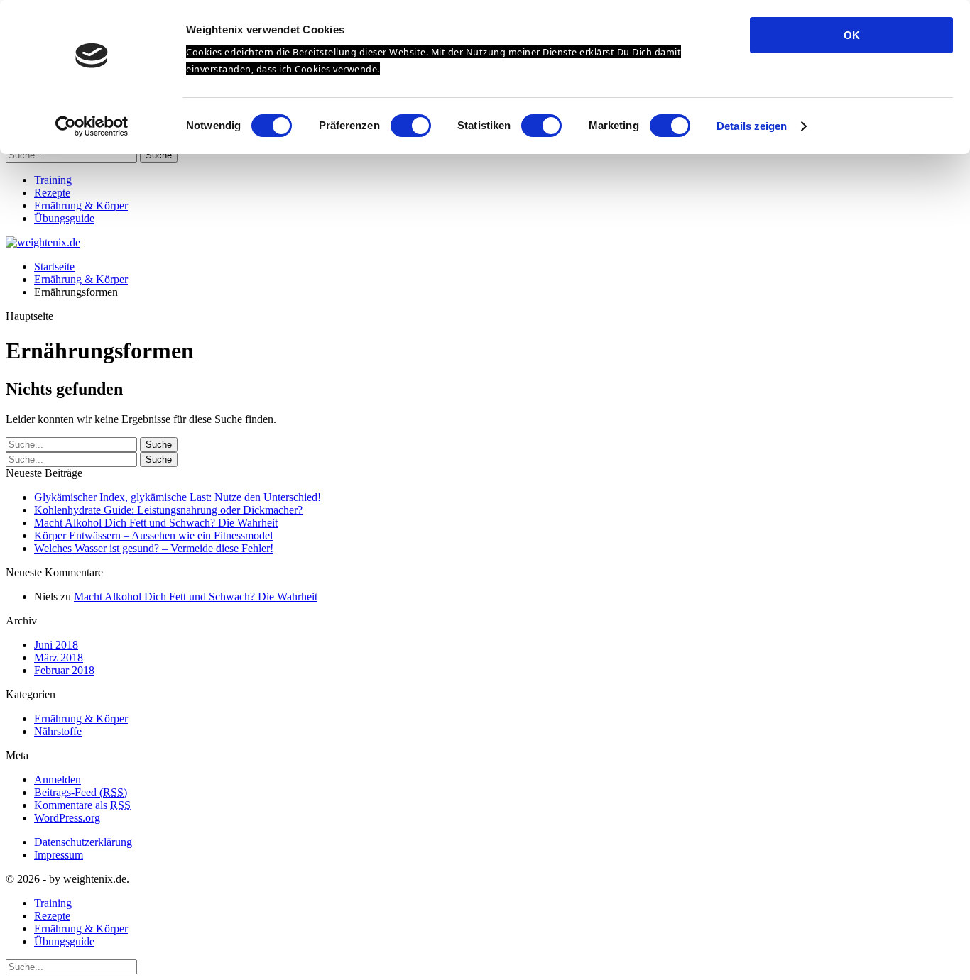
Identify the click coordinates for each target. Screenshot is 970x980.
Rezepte (52, 193)
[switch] (411, 125)
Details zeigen (751, 126)
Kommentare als (82, 805)
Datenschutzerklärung (83, 842)
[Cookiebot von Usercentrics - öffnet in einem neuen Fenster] (92, 126)
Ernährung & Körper (81, 205)
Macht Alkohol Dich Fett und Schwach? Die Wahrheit (156, 523)
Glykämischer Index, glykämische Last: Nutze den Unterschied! (177, 497)
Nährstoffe (58, 731)
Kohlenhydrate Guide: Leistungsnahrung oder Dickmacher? (168, 510)
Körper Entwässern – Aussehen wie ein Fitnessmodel (153, 535)
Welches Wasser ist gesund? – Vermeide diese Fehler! (153, 548)
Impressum (58, 855)
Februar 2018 (64, 670)
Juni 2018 (56, 645)
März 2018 (58, 657)
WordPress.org (67, 818)
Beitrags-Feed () (80, 792)
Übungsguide (64, 218)
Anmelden (57, 779)
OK (852, 35)
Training (53, 180)
